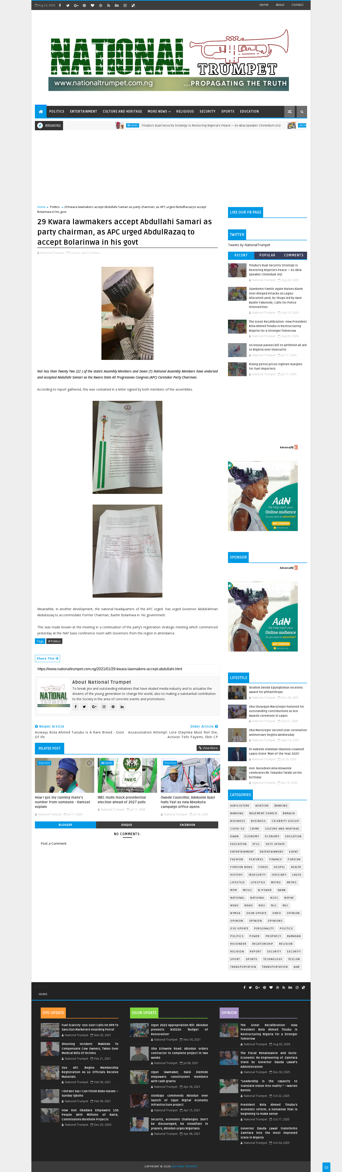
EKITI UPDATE (275, 844)
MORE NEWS (157, 112)
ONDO (276, 913)
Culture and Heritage (282, 828)
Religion (286, 944)
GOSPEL (279, 867)
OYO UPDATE (239, 928)
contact (297, 5)
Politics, (96, 253)
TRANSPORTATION (275, 967)
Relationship (262, 944)
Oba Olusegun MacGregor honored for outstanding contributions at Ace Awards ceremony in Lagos (276, 711)
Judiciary (279, 875)
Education (293, 836)
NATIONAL (257, 898)
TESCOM (294, 959)
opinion (293, 913)
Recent (241, 255)
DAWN (234, 836)
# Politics (54, 641)
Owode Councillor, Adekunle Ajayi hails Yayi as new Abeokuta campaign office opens (188, 802)
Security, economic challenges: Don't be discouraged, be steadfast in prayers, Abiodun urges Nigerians (179, 1124)
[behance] (116, 5)
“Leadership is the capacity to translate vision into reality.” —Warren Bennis (269, 1085)
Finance (275, 859)
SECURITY (208, 112)
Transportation (243, 967)
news (234, 905)
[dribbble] (100, 5)
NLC (274, 905)
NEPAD (289, 898)
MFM (233, 890)
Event (293, 852)
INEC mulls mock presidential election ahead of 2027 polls (122, 799)
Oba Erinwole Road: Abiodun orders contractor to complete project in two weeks (179, 1053)
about (280, 5)
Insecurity (257, 875)
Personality (264, 928)
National (237, 898)
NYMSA (235, 913)
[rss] (108, 5)
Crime (254, 828)
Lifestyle (237, 882)
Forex (263, 867)
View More (210, 748)
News (104, 125)
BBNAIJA (289, 813)
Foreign (294, 859)
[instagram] (124, 5)
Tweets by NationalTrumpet (249, 245)
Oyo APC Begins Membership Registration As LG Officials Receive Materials (90, 1072)
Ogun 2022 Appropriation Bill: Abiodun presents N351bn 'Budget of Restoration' (179, 1029)
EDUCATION (249, 112)
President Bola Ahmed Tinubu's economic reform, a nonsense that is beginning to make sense (269, 1109)
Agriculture (240, 805)
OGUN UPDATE (256, 913)
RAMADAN (294, 936)
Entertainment (242, 852)
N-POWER (265, 890)
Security (274, 951)
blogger (65, 825)
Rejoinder (238, 944)
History (236, 875)
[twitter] (67, 5)
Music (247, 890)
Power (254, 936)
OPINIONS (275, 921)
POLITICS (56, 112)
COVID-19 (237, 828)
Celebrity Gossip (285, 821)
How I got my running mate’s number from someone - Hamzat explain (62, 802)
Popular (267, 255)
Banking (281, 805)
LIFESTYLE (258, 882)
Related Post (49, 748)
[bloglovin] (92, 5)
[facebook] (59, 5)
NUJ (285, 905)
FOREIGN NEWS (241, 867)
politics (286, 928)
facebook (187, 825)
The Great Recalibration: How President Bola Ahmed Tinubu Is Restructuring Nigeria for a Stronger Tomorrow (278, 326)
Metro (274, 125)
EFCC (256, 844)
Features (256, 859)
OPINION (255, 921)
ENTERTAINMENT (83, 112)
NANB (282, 890)
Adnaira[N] (286, 447)
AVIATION (262, 805)
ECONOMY (272, 836)
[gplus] (76, 5)
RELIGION (237, 951)
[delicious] (133, 5)
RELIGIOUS (185, 112)
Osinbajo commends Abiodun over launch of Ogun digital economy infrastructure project (179, 1100)
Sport (235, 959)
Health (296, 867)
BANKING (237, 813)
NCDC (274, 898)
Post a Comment (54, 843)
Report (255, 951)
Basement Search (263, 813)
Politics (55, 207)
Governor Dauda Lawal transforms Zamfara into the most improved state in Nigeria (269, 1133)
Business (237, 821)
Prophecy (273, 936)
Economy (252, 836)
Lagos (297, 875)
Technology (272, 959)
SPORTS (228, 112)
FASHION (236, 859)
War (297, 967)
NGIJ (262, 905)
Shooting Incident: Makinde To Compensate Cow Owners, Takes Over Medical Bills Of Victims (90, 1048)
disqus (126, 825)
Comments (294, 255)
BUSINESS (258, 821)
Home (263, 5)
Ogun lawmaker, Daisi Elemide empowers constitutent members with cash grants (179, 1076)
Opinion (236, 921)
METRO (292, 882)
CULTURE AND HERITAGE (122, 112)
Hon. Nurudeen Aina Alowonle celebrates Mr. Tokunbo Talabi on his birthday (275, 773)
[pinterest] (84, 5)
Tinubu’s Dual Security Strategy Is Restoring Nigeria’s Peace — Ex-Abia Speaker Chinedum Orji (181, 125)
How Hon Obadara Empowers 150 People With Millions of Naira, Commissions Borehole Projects (90, 1114)
